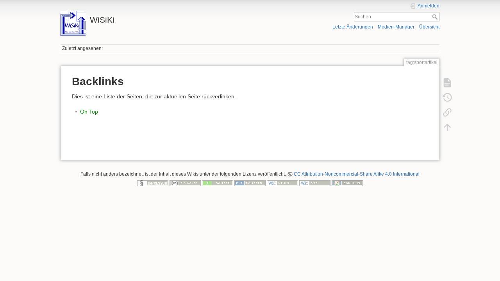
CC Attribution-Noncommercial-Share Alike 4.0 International (357, 174)
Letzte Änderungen (352, 27)
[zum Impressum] (152, 183)
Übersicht (429, 27)
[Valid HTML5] (282, 183)
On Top (89, 111)
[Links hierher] (447, 112)
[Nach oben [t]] (447, 127)
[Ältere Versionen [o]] (447, 97)
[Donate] (217, 183)
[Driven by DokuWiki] (347, 183)
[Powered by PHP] (250, 183)
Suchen (435, 17)
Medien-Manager (396, 27)
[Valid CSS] (314, 183)
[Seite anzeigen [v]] (447, 82)
